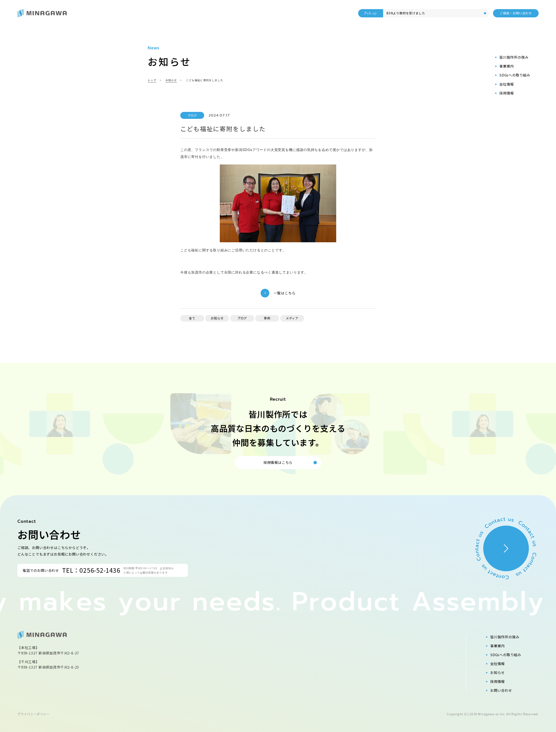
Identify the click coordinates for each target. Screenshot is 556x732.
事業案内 (497, 645)
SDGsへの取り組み (505, 654)
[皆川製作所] (42, 13)
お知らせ (497, 672)
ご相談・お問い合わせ (516, 13)
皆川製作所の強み (504, 637)
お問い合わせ (501, 690)
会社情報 (497, 663)
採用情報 (497, 681)
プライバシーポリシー (33, 714)
